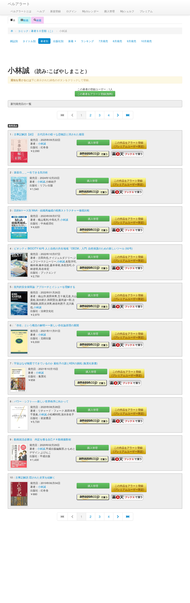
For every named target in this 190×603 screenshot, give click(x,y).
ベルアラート (19, 3)
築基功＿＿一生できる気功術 (31, 172)
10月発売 (146, 41)
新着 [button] (71, 41)
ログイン (71, 11)
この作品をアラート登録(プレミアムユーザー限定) (129, 144)
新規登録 (55, 11)
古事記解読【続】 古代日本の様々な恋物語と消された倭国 (49, 134)
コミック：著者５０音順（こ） (36, 31)
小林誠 (42, 143)
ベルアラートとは (21, 11)
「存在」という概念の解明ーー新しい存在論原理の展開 (46, 325)
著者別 (44, 41)
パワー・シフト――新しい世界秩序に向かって (41, 401)
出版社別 (58, 41)
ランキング (87, 41)
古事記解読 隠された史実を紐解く (35, 477)
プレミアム (146, 11)
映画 (25, 20)
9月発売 (131, 41)
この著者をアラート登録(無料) (95, 94)
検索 (38, 20)
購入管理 (109, 11)
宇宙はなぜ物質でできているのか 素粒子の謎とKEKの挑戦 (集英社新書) (56, 363)
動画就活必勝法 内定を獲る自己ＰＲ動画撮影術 (42, 439)
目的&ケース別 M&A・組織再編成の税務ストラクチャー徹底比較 (51, 210)
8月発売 (117, 41)
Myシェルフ (127, 11)
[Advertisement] (95, 56)
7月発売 (103, 41)
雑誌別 (14, 41)
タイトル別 (29, 41)
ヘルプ (41, 11)
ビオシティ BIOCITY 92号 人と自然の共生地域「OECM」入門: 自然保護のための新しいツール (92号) (73, 248)
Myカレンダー (90, 11)
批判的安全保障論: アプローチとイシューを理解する (44, 287)
